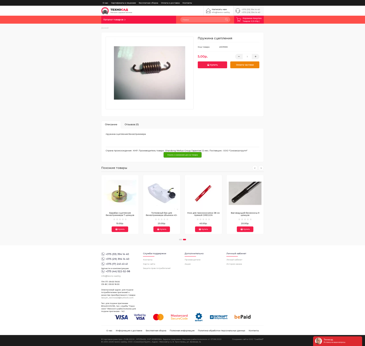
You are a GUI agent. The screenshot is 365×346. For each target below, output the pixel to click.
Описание (111, 124)
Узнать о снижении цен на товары (182, 155)
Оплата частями (245, 65)
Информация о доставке (129, 330)
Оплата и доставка (170, 3)
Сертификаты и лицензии (123, 3)
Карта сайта (149, 264)
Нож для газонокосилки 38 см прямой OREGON (203, 214)
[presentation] (255, 168)
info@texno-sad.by (221, 12)
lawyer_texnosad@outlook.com (117, 297)
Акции (188, 264)
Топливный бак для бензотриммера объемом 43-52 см (161, 215)
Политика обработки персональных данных (221, 330)
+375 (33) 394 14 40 (251, 9)
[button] (180, 239)
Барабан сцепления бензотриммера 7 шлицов (120, 214)
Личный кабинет (234, 260)
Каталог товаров (113, 19)
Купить (214, 65)
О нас (105, 3)
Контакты (187, 3)
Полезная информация (182, 330)
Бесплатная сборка (148, 3)
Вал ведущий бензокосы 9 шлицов (245, 214)
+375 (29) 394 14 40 (251, 12)
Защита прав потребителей (157, 268)
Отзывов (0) (132, 124)
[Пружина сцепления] (149, 73)
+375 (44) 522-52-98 (118, 271)
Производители (192, 260)
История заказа (234, 264)
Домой (105, 28)
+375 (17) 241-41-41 (117, 263)
